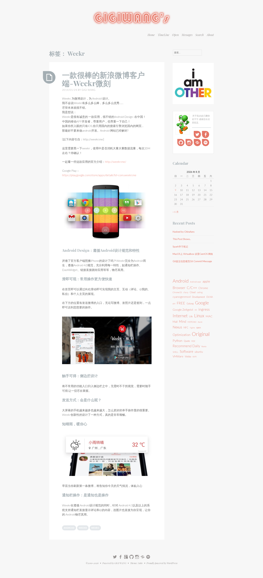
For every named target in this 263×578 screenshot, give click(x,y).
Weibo (95, 527)
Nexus (177, 327)
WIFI (195, 356)
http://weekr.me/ (115, 161)
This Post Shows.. (182, 239)
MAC (209, 316)
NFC (186, 327)
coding (200, 292)
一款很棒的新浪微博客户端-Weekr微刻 (103, 79)
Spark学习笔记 (180, 246)
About (210, 35)
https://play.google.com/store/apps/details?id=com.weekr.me (99, 175)
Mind (182, 321)
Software (186, 351)
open (198, 327)
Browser (179, 288)
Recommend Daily (186, 346)
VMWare (178, 356)
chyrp (185, 292)
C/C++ (192, 287)
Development (198, 296)
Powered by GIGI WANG (114, 563)
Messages (187, 35)
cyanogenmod (182, 296)
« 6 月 (176, 211)
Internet (180, 315)
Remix (203, 346)
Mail (175, 321)
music (200, 322)
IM (196, 310)
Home (151, 35)
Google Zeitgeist (183, 309)
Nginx (192, 327)
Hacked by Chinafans (183, 231)
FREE (181, 303)
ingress (204, 309)
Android (69, 527)
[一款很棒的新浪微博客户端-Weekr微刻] (49, 77)
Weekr (83, 527)
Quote (187, 340)
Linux (199, 315)
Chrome (203, 288)
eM (174, 303)
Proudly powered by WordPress (162, 563)
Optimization (181, 335)
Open (175, 35)
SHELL (175, 352)
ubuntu (199, 351)
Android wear (195, 282)
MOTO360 (191, 322)
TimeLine (163, 35)
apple (206, 281)
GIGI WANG (89, 89)
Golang (190, 303)
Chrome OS (177, 292)
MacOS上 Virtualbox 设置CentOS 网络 (193, 253)
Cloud (193, 292)
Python (177, 341)
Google (202, 302)
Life (191, 316)
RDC (193, 341)
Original (201, 334)
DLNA (209, 296)
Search (199, 35)
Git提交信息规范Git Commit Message (192, 261)
